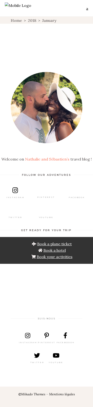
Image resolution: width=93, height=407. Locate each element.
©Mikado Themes (31, 394)
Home (16, 20)
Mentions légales (62, 394)
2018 (32, 20)
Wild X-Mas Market (46, 50)
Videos (47, 56)
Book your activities (54, 256)
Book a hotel (54, 250)
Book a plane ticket (54, 243)
